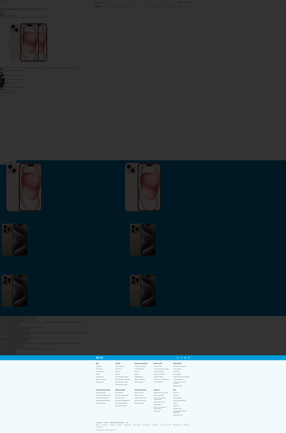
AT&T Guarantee (177, 408)
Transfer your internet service (161, 379)
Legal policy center (137, 424)
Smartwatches (99, 376)
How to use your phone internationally (160, 398)
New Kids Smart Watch (121, 405)
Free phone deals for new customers (179, 382)
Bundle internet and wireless (161, 392)
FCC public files (99, 427)
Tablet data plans (139, 376)
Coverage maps (104, 424)
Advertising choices (147, 424)
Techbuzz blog (99, 422)
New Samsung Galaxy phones (103, 395)
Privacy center (155, 424)
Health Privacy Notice (177, 424)
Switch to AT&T (158, 366)
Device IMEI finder (158, 382)
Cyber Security (186, 424)
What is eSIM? (157, 404)
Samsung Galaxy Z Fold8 (121, 382)
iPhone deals (176, 371)
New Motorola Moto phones (103, 400)
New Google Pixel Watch (121, 403)
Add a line (137, 371)
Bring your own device (159, 374)
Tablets (98, 374)
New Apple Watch (119, 398)
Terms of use (112, 424)
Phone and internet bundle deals (181, 376)
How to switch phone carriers (161, 369)
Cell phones (99, 366)
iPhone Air (117, 371)
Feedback (106, 422)
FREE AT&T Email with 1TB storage (117, 422)
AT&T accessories (139, 395)
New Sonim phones (101, 403)
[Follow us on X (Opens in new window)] (177, 357)
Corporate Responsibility (179, 400)
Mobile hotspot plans (140, 379)
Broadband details (127, 424)
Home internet (99, 371)
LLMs (127, 422)
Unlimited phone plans (140, 366)
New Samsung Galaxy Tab (121, 395)
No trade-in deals (177, 386)
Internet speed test (159, 371)
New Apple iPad (119, 392)
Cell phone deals (177, 369)
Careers (175, 403)
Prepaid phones (100, 382)
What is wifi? (157, 411)
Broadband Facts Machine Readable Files (179, 411)
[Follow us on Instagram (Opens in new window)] (185, 357)
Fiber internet (99, 369)
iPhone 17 (117, 374)
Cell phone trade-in (159, 376)
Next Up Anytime (139, 382)
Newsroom (176, 395)
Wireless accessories (101, 379)
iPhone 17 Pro (118, 369)
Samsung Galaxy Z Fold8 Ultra (122, 379)
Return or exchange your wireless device (160, 407)
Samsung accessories (140, 398)
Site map (98, 424)
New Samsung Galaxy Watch (122, 400)
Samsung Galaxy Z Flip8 (121, 384)
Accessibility (119, 424)
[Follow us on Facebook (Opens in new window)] (181, 357)
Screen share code (178, 415)
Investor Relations (177, 398)
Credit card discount (178, 379)
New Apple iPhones (101, 392)
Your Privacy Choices (164, 424)
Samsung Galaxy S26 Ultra (121, 376)
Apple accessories (139, 392)
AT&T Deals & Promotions (179, 366)
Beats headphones (139, 403)
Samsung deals (177, 374)
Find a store (176, 392)
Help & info (176, 405)
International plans (139, 369)
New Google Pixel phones (102, 398)
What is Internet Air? (159, 395)
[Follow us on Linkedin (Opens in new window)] (189, 357)
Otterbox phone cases (140, 400)
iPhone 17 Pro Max (119, 366)
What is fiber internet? (159, 402)
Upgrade (137, 374)
